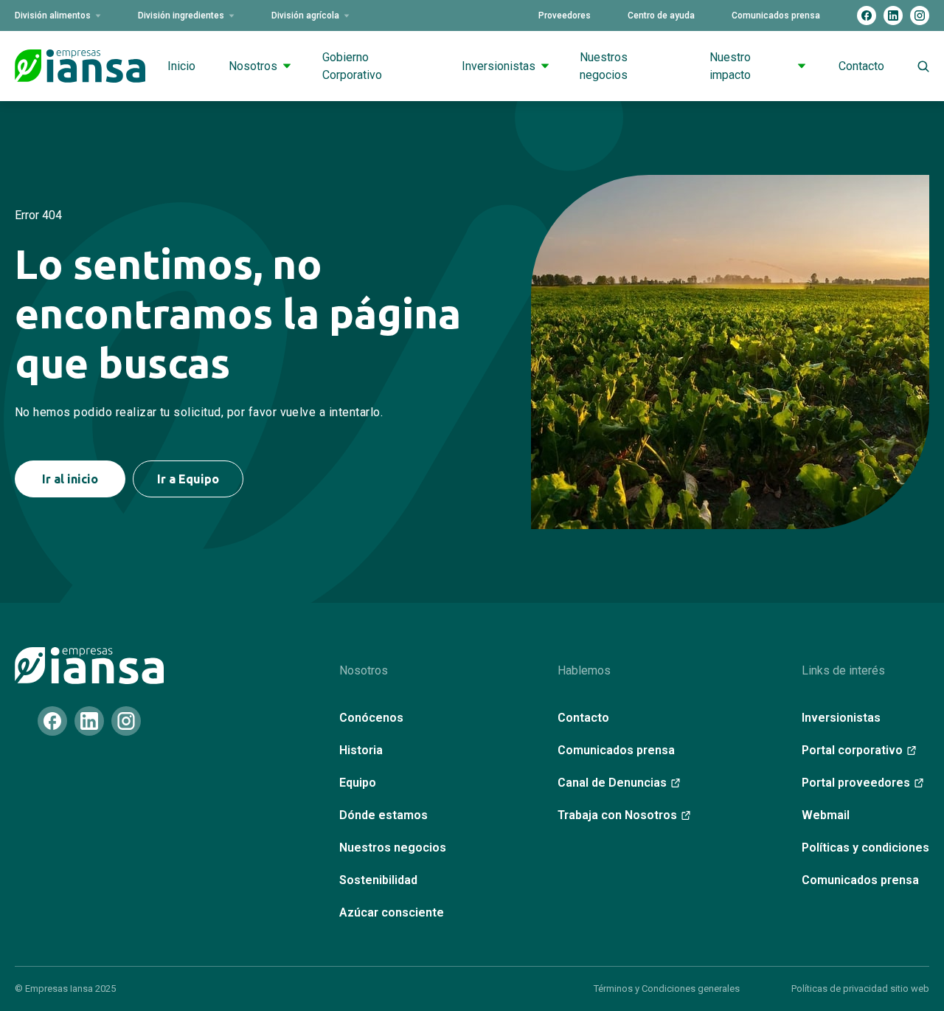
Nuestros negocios (604, 66)
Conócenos (371, 718)
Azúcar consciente (391, 912)
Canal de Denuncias (612, 783)
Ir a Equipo (188, 479)
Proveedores (564, 15)
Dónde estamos (383, 815)
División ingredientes (181, 15)
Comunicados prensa (776, 15)
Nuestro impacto (730, 66)
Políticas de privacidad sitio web (860, 988)
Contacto (861, 66)
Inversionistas (498, 66)
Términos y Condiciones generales (667, 988)
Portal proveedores (856, 783)
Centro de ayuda (661, 15)
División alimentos (53, 15)
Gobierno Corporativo (352, 66)
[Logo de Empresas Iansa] (80, 65)
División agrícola (305, 15)
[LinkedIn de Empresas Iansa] (893, 15)
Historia (361, 750)
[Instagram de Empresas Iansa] (919, 15)
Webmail (826, 815)
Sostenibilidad (378, 880)
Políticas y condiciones (865, 848)
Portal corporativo (852, 750)
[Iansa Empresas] (89, 665)
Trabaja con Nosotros (617, 815)
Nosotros (253, 66)
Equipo (357, 783)
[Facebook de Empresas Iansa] (866, 15)
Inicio (181, 66)
